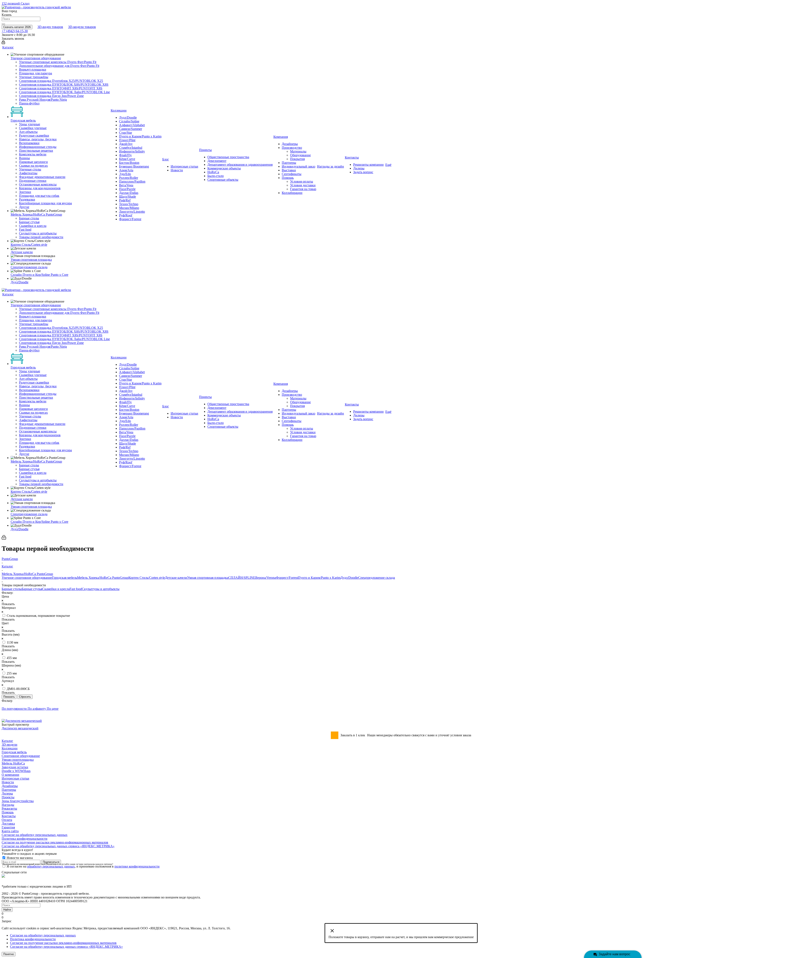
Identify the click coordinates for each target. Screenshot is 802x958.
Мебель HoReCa (13, 763)
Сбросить (25, 696)
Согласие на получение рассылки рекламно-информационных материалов (55, 842)
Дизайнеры (10, 786)
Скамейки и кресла (56, 589)
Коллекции (10, 748)
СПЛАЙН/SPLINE (241, 577)
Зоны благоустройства (18, 801)
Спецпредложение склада (376, 577)
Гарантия (8, 827)
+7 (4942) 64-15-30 (15, 31)
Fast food (76, 589)
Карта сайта (10, 831)
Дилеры (7, 793)
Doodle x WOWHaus (16, 771)
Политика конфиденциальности (24, 838)
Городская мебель (64, 577)
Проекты (8, 797)
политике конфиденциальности (137, 866)
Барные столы (12, 589)
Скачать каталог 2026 (17, 27)
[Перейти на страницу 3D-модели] (5, 714)
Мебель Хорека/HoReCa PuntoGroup (102, 577)
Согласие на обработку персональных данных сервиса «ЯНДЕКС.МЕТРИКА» (58, 846)
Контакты (9, 816)
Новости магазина (19, 858)
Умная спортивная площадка (207, 577)
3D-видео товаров (50, 27)
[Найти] (3, 24)
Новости (8, 782)
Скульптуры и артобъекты (100, 589)
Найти (7, 909)
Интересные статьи (15, 778)
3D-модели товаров (82, 27)
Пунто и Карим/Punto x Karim (319, 577)
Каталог (7, 741)
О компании (10, 774)
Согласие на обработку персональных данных (34, 835)
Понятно (8, 954)
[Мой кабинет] (3, 43)
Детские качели (176, 577)
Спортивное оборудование (21, 756)
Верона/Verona (265, 577)
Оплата (7, 820)
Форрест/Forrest (287, 577)
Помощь (8, 812)
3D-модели (9, 744)
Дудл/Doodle (349, 577)
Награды (8, 805)
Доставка (8, 823)
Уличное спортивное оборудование (27, 577)
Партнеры (9, 789)
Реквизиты (9, 808)
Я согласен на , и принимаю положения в (83, 866)
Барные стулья (32, 589)
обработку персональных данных (51, 866)
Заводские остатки (15, 767)
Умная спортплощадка (18, 759)
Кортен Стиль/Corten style (146, 577)
